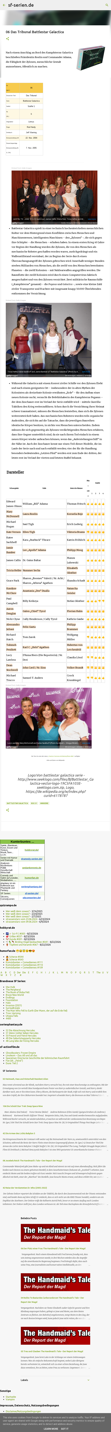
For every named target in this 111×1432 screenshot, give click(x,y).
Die (24, 972)
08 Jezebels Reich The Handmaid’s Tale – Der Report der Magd (32, 1160)
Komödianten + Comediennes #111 (24, 962)
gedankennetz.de (31, 868)
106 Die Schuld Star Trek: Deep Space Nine (23, 1106)
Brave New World (15, 995)
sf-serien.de (21, 5)
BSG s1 (34, 803)
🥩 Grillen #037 (14, 936)
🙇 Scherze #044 (14, 956)
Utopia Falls (12, 1016)
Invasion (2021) (14, 1005)
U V (105, 972)
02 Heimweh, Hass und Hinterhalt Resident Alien (25, 1079)
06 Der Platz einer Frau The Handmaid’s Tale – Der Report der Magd (53, 1248)
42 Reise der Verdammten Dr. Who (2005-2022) (25, 1188)
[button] (7, 39)
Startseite (11, 1396)
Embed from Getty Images (22, 168)
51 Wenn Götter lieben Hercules (22, 1033)
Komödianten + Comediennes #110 (24, 965)
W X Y (6, 975)
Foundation (12, 1000)
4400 (8, 1018)
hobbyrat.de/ (32, 850)
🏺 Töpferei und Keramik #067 (22, 944)
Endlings (10, 997)
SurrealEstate (13, 1008)
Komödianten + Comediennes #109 (24, 967)
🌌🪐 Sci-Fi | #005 (15, 933)
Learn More (51, 1428)
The (98, 972)
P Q (78, 972)
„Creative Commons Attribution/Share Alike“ (61, 756)
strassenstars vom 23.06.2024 (21, 919)
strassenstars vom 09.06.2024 (21, 921)
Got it (65, 1428)
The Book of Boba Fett (17, 992)
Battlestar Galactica (17, 803)
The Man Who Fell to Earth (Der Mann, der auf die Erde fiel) (36, 1010)
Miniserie (44, 803)
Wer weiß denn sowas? (18, 911)
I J (47, 972)
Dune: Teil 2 (12, 1063)
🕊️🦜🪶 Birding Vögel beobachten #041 (27, 942)
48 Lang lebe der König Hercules (22, 1041)
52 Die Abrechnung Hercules (20, 1030)
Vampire (10, 1399)
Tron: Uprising (13, 1013)
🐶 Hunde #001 (14, 939)
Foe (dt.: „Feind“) (14, 1060)
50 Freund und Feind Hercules (21, 1035)
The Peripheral (13, 989)
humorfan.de (32, 878)
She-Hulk (10, 987)
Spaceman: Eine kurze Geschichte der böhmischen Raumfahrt (37, 1058)
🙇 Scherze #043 (14, 959)
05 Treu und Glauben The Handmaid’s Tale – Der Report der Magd (52, 1351)
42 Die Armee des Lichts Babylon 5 (19, 1133)
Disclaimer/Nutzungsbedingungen (23, 1411)
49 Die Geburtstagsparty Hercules (23, 1038)
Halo (8, 1002)
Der (19, 972)
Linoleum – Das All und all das (21, 1055)
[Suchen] (38, 5)
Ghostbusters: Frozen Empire (21, 1052)
